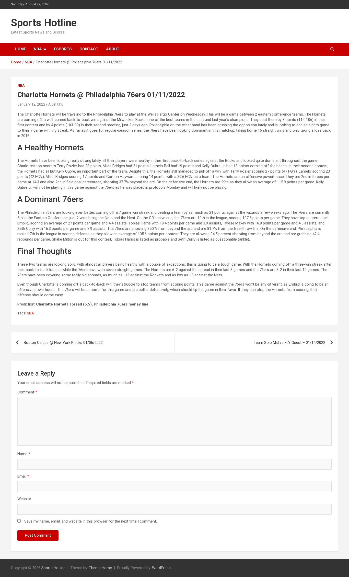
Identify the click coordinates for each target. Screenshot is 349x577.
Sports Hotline (44, 23)
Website (24, 498)
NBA (38, 49)
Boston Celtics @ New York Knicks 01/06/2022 (63, 342)
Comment (27, 392)
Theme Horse (100, 567)
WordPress (161, 567)
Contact (88, 49)
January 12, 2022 (31, 104)
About (112, 49)
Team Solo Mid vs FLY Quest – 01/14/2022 (289, 342)
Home (20, 49)
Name (23, 453)
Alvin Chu (55, 104)
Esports (63, 49)
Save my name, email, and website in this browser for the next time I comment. (90, 521)
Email (23, 476)
